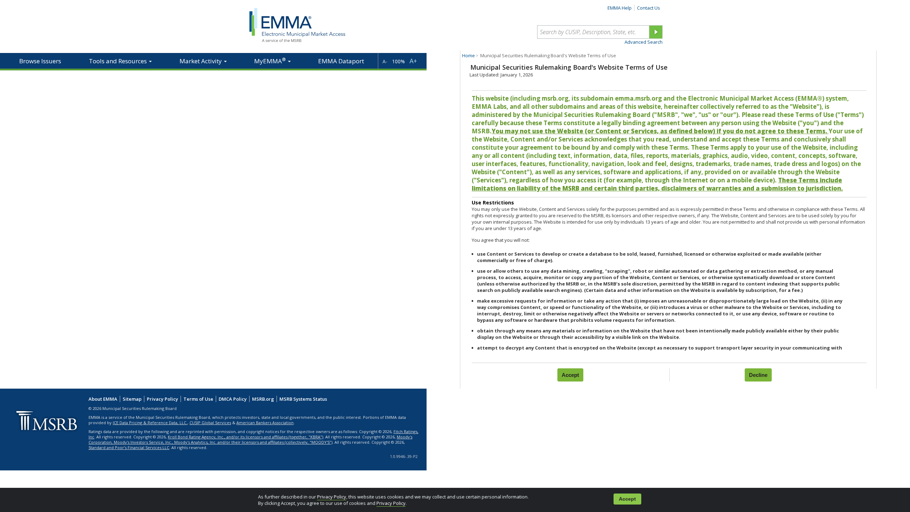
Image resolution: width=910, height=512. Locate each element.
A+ (413, 61)
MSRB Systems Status (303, 399)
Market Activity (201, 61)
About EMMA (103, 399)
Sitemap (132, 399)
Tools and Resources (118, 61)
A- (384, 61)
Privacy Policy (331, 497)
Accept (627, 499)
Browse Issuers (40, 61)
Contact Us (648, 8)
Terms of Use (198, 399)
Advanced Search (644, 42)
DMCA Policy (233, 399)
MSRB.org (263, 399)
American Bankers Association (265, 422)
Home (468, 55)
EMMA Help (619, 8)
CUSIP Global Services (210, 422)
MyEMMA (270, 60)
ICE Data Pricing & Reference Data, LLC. (150, 422)
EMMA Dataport (341, 61)
